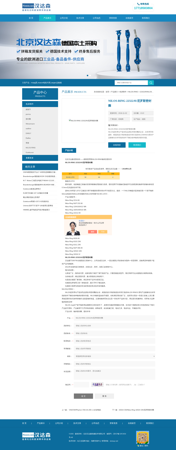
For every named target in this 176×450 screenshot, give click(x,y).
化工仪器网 (81, 441)
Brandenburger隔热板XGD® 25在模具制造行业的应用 (40, 176)
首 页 (31, 18)
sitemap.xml (114, 441)
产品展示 (47, 18)
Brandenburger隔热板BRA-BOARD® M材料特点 (40, 185)
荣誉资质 (113, 18)
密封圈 (28, 119)
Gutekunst (30, 152)
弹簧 (27, 143)
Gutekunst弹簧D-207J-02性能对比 (36, 201)
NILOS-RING (133, 92)
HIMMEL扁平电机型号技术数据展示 (36, 210)
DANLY (28, 133)
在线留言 (129, 18)
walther (28, 128)
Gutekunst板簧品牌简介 (32, 189)
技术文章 (80, 18)
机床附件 (123, 92)
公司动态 (96, 18)
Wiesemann (30, 124)
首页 (107, 92)
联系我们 (146, 18)
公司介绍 (64, 18)
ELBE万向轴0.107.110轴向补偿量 (35, 193)
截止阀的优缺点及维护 (31, 197)
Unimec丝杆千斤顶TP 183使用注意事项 (38, 206)
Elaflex (28, 138)
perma (28, 114)
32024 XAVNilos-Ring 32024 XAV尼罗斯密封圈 (136, 410)
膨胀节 (28, 109)
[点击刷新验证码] (97, 385)
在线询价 (117, 145)
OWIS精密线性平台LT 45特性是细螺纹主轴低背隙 (40, 172)
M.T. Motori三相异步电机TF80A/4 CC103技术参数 (40, 180)
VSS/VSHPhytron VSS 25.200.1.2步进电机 (85, 410)
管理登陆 (105, 441)
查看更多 (30, 158)
